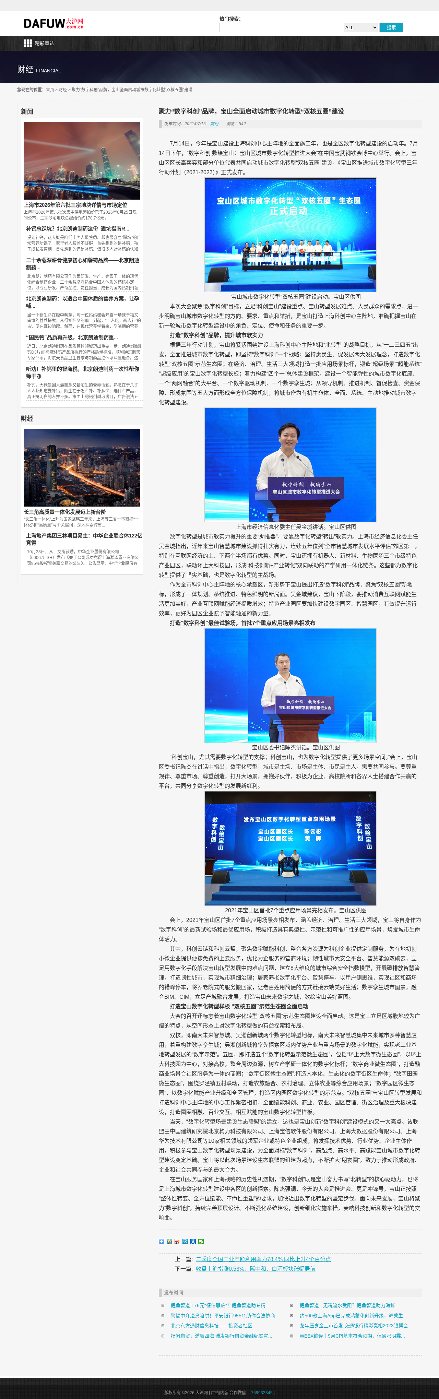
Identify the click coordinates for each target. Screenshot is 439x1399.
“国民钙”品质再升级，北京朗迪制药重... (72, 337)
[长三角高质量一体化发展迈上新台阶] (82, 505)
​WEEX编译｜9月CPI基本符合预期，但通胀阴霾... (352, 1336)
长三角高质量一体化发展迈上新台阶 (65, 512)
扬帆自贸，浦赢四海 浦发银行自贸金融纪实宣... (221, 1336)
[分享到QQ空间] (170, 1241)
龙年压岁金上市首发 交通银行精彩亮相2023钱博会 (354, 1325)
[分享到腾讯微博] (185, 1241)
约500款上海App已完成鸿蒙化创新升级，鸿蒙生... (353, 1315)
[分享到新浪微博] (177, 1241)
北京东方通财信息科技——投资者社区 (211, 1325)
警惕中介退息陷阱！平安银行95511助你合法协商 (223, 1315)
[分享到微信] (201, 1241)
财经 (63, 89)
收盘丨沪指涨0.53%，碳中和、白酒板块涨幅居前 (256, 1269)
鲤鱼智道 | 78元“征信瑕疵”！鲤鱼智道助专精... (220, 1305)
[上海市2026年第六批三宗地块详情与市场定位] (82, 198)
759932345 (262, 1392)
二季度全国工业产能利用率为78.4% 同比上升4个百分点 (263, 1259)
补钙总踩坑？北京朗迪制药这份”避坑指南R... (77, 229)
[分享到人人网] (193, 1241)
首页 (50, 89)
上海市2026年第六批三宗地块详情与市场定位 (75, 205)
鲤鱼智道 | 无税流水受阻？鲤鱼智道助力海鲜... (349, 1305)
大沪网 (54, 23)
